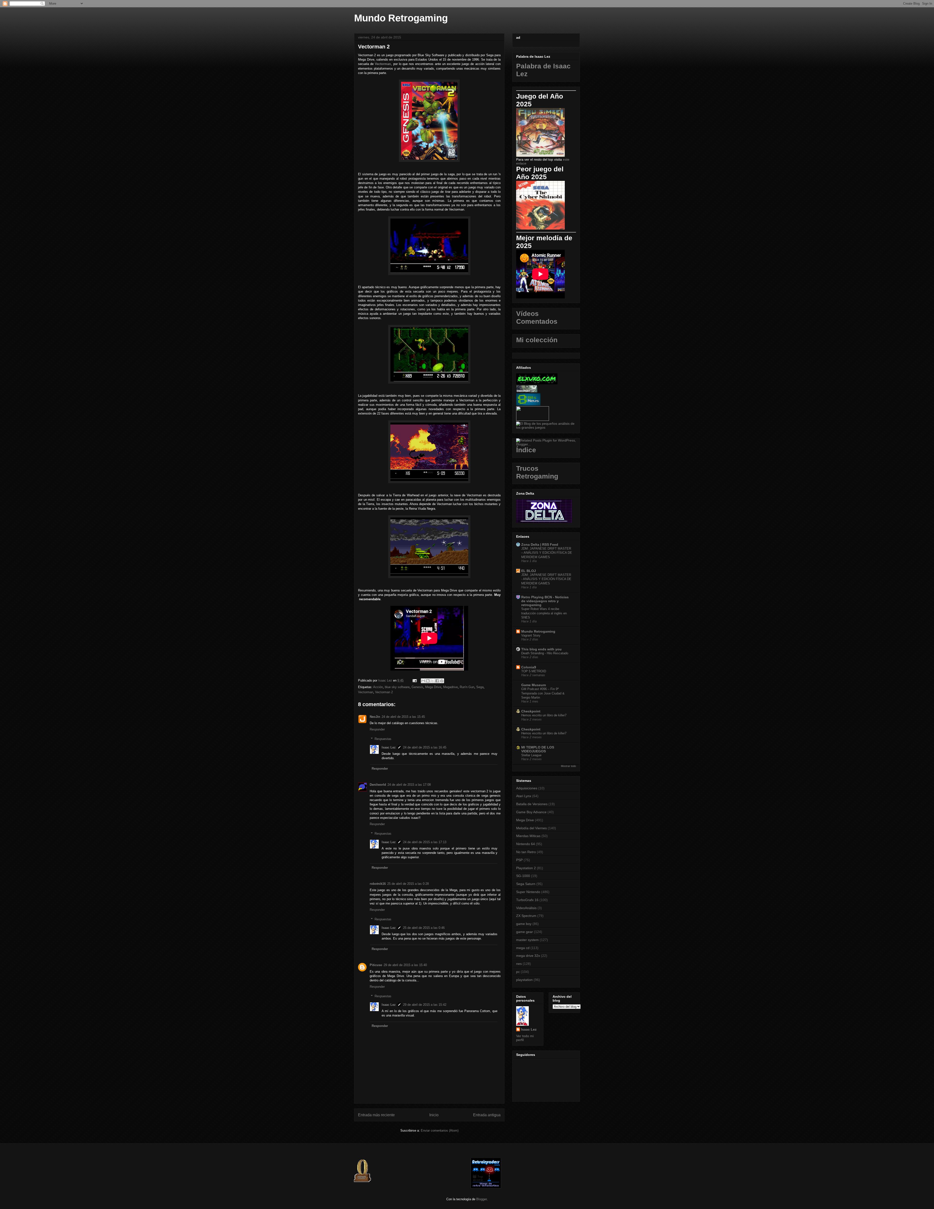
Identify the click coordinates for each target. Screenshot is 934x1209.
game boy (523, 924)
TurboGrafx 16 (527, 900)
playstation (524, 980)
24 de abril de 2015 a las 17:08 (409, 784)
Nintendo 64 (525, 844)
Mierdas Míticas (528, 836)
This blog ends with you (541, 649)
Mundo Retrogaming (401, 18)
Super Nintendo (528, 892)
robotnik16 (378, 884)
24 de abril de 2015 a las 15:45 (403, 717)
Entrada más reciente (376, 1115)
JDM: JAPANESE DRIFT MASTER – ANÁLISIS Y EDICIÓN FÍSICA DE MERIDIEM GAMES (546, 553)
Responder (377, 729)
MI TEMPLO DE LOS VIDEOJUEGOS (537, 749)
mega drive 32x (528, 956)
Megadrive (450, 687)
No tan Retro (526, 852)
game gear (524, 932)
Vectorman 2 (384, 692)
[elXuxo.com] (536, 383)
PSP (519, 860)
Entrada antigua (487, 1115)
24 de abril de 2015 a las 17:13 (424, 842)
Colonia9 (528, 667)
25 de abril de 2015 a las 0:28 (408, 884)
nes (519, 964)
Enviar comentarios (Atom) (439, 1130)
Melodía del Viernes (531, 828)
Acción (378, 687)
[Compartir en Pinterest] (441, 680)
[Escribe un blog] (427, 680)
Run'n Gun (467, 687)
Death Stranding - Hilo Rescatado (544, 653)
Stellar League (531, 755)
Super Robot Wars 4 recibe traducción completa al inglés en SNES (544, 613)
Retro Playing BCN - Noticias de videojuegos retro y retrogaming (545, 601)
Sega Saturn (525, 884)
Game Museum (533, 685)
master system (527, 940)
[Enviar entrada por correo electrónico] (414, 680)
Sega (480, 687)
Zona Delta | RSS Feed (539, 544)
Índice (526, 450)
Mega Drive (433, 687)
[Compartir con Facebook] (437, 680)
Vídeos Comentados (536, 317)
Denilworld (378, 784)
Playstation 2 (526, 868)
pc (518, 972)
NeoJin (375, 717)
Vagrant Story (530, 635)
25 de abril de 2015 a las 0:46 (424, 928)
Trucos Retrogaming (537, 472)
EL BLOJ (528, 571)
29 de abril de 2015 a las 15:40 (405, 965)
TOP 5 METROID (533, 671)
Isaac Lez (389, 747)
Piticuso (376, 965)
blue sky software (397, 687)
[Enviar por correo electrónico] (423, 680)
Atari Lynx (523, 796)
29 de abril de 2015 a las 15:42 (424, 1004)
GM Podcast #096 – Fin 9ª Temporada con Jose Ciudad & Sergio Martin (543, 693)
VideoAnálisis (526, 908)
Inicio (434, 1115)
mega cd (523, 948)
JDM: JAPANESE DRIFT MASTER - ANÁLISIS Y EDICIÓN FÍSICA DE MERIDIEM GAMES (546, 579)
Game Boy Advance (531, 812)
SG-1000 (523, 876)
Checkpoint (530, 711)
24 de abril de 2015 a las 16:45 (424, 747)
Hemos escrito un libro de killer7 (543, 715)
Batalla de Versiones (532, 804)
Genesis (417, 687)
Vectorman (383, 64)
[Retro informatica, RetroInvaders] (486, 1187)
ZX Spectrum (526, 916)
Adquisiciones (526, 788)
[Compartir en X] (432, 680)
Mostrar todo (568, 766)
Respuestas (383, 739)
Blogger (481, 1199)
